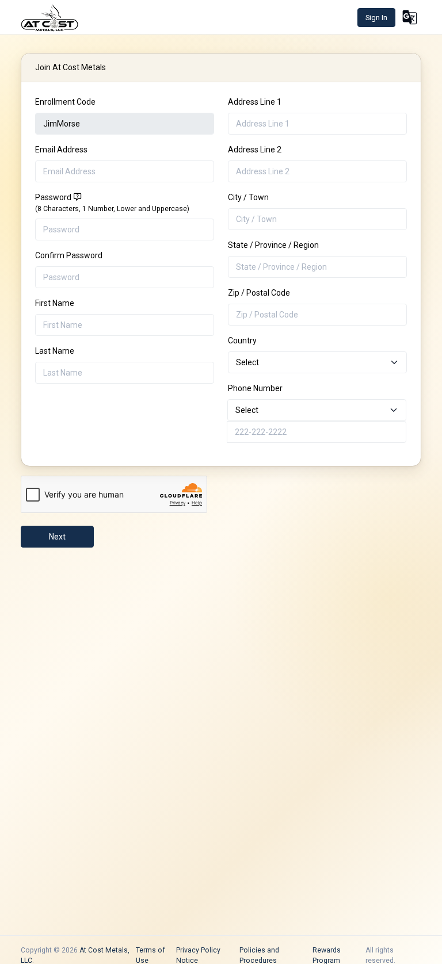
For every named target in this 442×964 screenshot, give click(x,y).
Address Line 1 (254, 101)
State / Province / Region (273, 245)
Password (112, 203)
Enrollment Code (65, 101)
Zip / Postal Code (259, 292)
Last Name (54, 350)
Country (242, 340)
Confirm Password (68, 255)
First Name (54, 303)
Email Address (61, 149)
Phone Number (255, 388)
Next (57, 536)
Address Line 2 (254, 149)
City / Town (248, 197)
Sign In (376, 17)
